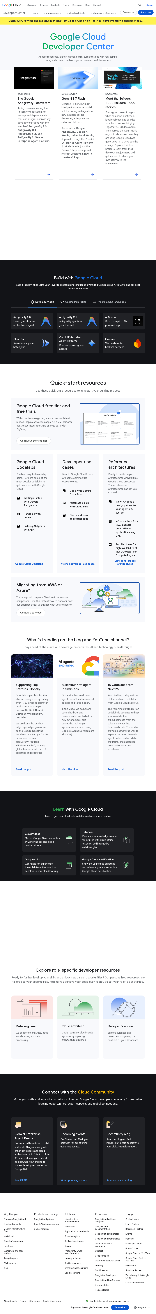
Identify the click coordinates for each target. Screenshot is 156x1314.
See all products (42, 1229)
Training (99, 1265)
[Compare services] (31, 612)
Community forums (135, 1282)
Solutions (44, 5)
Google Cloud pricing (44, 1219)
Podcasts (130, 1239)
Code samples (102, 1256)
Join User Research (135, 1270)
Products (55, 5)
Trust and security (12, 1224)
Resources (77, 5)
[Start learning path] (48, 945)
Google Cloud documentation (102, 1227)
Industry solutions (73, 1258)
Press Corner (132, 1248)
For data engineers (52, 13)
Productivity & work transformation (74, 1252)
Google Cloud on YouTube (138, 1253)
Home (35, 13)
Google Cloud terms (52, 1301)
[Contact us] (128, 12)
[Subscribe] (120, 1307)
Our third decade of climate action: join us (109, 1301)
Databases (70, 1226)
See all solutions (72, 1273)
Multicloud (9, 1236)
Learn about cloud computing (103, 1244)
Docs (87, 5)
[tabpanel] (78, 333)
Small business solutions (76, 1268)
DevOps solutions (73, 1263)
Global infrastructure (13, 1241)
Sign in (150, 5)
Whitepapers (10, 1263)
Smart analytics (72, 1236)
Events (129, 1234)
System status (102, 1285)
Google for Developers (105, 1275)
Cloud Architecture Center (107, 1260)
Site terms (35, 1301)
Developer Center (134, 1243)
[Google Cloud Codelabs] (29, 564)
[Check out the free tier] (34, 441)
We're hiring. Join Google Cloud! (137, 1276)
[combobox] (142, 1307)
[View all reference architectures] (125, 562)
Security (69, 1246)
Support (97, 5)
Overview (32, 5)
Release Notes (102, 1290)
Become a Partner (134, 1229)
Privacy (23, 1301)
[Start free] (146, 12)
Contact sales (132, 1219)
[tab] (42, 302)
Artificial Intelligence (74, 1241)
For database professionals (102, 13)
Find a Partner (132, 1224)
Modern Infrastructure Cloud (14, 1230)
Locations (8, 1246)
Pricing (66, 5)
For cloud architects (75, 13)
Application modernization (77, 1231)
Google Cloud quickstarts (107, 1234)
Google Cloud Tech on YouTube (136, 1259)
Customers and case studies (13, 1252)
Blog (6, 1268)
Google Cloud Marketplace (107, 1239)
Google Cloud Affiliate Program (105, 1220)
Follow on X (131, 1265)
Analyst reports (11, 1258)
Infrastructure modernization (72, 1220)
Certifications (101, 1270)
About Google (10, 1301)
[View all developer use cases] (77, 564)
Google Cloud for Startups (107, 1280)
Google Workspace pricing (46, 1224)
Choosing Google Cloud (15, 1219)
